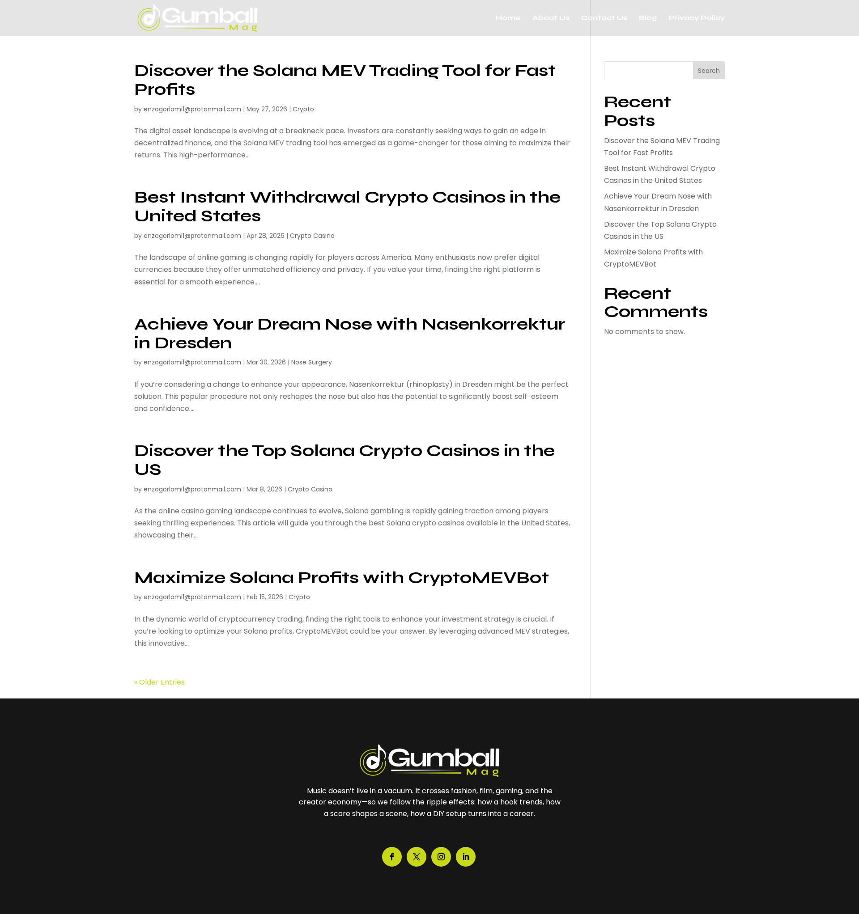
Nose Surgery (311, 362)
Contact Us (604, 18)
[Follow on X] (416, 857)
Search (709, 70)
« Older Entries (159, 682)
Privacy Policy (697, 18)
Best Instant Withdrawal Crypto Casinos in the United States (347, 206)
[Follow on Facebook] (392, 857)
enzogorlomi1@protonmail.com (192, 109)
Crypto (303, 109)
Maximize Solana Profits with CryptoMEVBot (341, 577)
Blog (648, 18)
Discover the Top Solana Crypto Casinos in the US (344, 459)
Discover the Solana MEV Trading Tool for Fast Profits (345, 79)
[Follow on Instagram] (441, 857)
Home (508, 18)
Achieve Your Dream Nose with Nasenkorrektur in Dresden (349, 333)
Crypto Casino (312, 235)
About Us (551, 18)
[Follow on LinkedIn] (466, 857)
